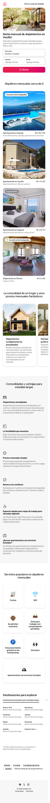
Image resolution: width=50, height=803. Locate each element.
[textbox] (13, 62)
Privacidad (19, 791)
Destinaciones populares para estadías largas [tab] (21, 700)
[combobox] (24, 53)
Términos (29, 791)
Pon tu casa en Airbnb (34, 4)
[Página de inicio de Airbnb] (5, 4)
